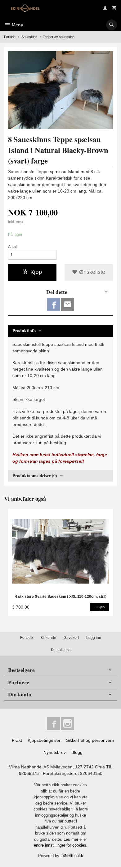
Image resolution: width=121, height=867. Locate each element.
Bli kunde (48, 637)
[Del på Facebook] (53, 304)
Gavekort (71, 637)
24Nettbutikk (71, 855)
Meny (17, 24)
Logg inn (93, 637)
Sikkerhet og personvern (90, 740)
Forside (10, 37)
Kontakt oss (60, 650)
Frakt (17, 740)
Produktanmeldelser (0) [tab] (34, 475)
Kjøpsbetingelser (44, 740)
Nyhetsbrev (54, 752)
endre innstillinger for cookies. (60, 845)
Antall (13, 246)
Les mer (71, 839)
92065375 (29, 773)
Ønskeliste (91, 272)
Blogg (77, 752)
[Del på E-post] (67, 304)
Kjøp (36, 272)
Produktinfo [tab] (24, 330)
